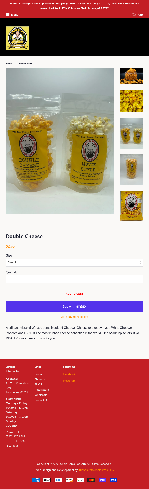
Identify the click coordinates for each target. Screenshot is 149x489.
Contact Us (41, 400)
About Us (40, 379)
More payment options (74, 316)
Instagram (69, 380)
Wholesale (41, 394)
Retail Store (42, 389)
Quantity (11, 272)
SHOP (38, 384)
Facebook (69, 374)
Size (9, 255)
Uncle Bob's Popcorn (73, 463)
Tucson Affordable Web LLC (96, 470)
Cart (140, 14)
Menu (14, 14)
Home (9, 63)
